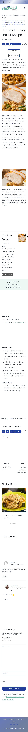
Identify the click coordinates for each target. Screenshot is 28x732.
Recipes (9, 15)
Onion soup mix (20, 322)
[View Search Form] (25, 2)
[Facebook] (3, 2)
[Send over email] (19, 44)
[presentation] (14, 500)
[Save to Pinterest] (7, 44)
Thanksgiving (16, 24)
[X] (6, 2)
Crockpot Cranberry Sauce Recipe (21, 468)
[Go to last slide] (4, 505)
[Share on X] (11, 44)
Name (5, 673)
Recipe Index (20, 719)
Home (3, 15)
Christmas (5, 20)
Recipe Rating (6, 638)
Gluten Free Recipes (7, 22)
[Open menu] (24, 8)
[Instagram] (9, 2)
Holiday (16, 22)
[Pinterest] (17, 724)
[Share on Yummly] (15, 44)
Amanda (14, 586)
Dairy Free (12, 20)
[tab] (10, 523)
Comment (6, 646)
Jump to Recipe (14, 50)
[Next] (23, 505)
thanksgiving (6, 437)
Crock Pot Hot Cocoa (6, 467)
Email (5, 682)
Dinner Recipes (20, 20)
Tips (14, 721)
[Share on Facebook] (3, 44)
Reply (4, 576)
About (12, 719)
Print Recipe (14, 55)
